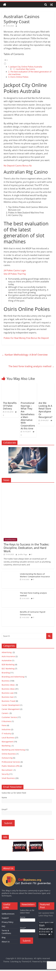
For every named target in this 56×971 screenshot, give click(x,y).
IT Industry (6, 733)
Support (5, 918)
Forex (4, 725)
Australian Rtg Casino (25, 69)
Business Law (7, 693)
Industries (6, 729)
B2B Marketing (8, 664)
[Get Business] (5, 4)
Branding (6, 672)
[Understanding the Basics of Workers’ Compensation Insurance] (10, 572)
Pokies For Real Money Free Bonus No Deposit (26, 338)
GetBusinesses (8, 913)
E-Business (6, 721)
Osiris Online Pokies (19, 77)
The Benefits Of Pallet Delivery (10, 405)
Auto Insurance (8, 656)
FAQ (3, 926)
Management (7, 741)
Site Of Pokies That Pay (15, 273)
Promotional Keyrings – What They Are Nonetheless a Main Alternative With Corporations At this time (28, 415)
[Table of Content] (28, 60)
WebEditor (43, 934)
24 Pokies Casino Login (15, 270)
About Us (6, 941)
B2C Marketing (8, 668)
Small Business (10, 540)
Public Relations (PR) (10, 766)
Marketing (6, 745)
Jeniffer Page (22, 554)
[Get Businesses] (28, 874)
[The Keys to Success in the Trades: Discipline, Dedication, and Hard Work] (28, 486)
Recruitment (7, 770)
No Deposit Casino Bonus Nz (18, 165)
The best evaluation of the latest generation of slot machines (29, 73)
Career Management (11, 709)
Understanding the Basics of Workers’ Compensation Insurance (35, 575)
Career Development (11, 705)
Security (5, 774)
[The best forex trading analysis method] (10, 591)
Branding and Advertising (13, 676)
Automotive (7, 660)
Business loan (8, 697)
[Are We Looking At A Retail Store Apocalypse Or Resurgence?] (45, 384)
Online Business (9, 754)
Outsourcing (7, 758)
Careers (5, 713)
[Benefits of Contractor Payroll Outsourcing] (10, 610)
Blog (3, 937)
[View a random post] (51, 4)
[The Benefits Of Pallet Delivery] (10, 384)
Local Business (8, 737)
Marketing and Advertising (13, 749)
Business (6, 680)
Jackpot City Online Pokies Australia (26, 66)
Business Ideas (8, 685)
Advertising (7, 652)
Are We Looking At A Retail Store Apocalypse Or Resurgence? (45, 410)
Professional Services (11, 762)
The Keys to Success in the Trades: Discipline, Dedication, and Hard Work (26, 547)
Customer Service (9, 717)
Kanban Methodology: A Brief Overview (25, 354)
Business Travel (8, 701)
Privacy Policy (7, 922)
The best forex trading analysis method (31, 366)
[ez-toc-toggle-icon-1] (28, 61)
